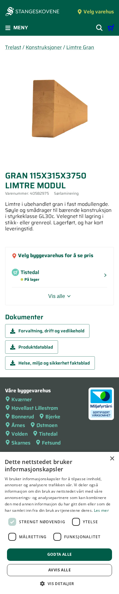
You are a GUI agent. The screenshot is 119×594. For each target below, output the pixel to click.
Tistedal (48, 434)
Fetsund (51, 443)
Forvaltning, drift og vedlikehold (51, 330)
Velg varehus (98, 12)
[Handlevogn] (111, 27)
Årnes (18, 425)
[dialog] (59, 523)
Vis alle (56, 296)
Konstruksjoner (44, 47)
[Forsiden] (32, 12)
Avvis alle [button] (59, 570)
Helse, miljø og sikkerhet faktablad (54, 362)
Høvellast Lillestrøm (34, 408)
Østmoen (46, 425)
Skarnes (20, 443)
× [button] (111, 458)
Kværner (21, 399)
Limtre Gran (80, 47)
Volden (19, 434)
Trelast (13, 47)
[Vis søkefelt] (99, 28)
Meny (20, 28)
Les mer (101, 510)
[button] (59, 583)
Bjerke (52, 417)
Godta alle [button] (59, 554)
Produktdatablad (35, 347)
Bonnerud (22, 417)
